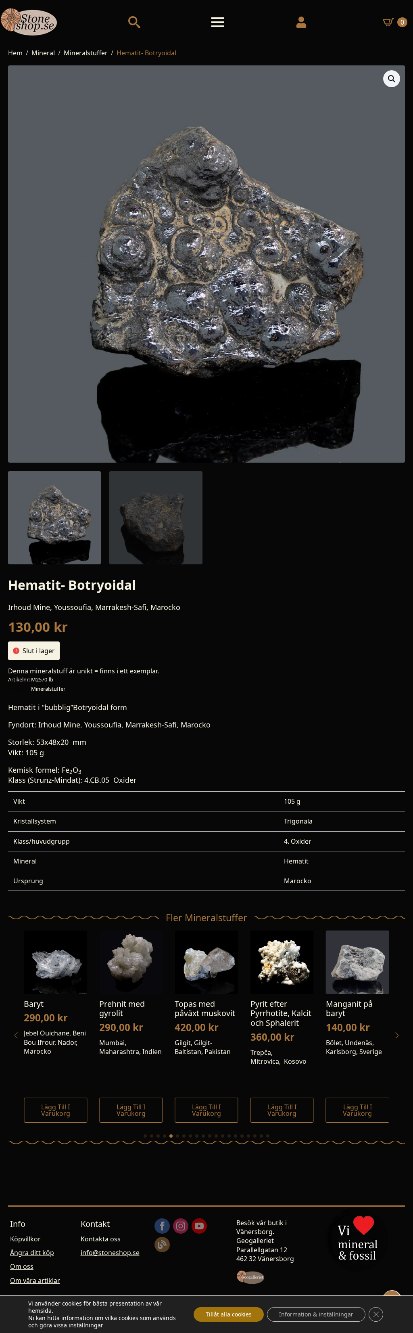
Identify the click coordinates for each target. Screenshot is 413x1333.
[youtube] (199, 1226)
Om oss (21, 1266)
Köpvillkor (25, 1238)
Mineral (43, 52)
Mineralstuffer (86, 52)
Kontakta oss (101, 1238)
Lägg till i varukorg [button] (79, 1110)
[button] (391, 78)
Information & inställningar (316, 1314)
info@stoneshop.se (110, 1252)
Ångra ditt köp (32, 1252)
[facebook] (162, 1226)
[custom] (162, 1244)
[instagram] (180, 1226)
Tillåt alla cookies (229, 1314)
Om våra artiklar (35, 1280)
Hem (15, 52)
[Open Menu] (218, 22)
